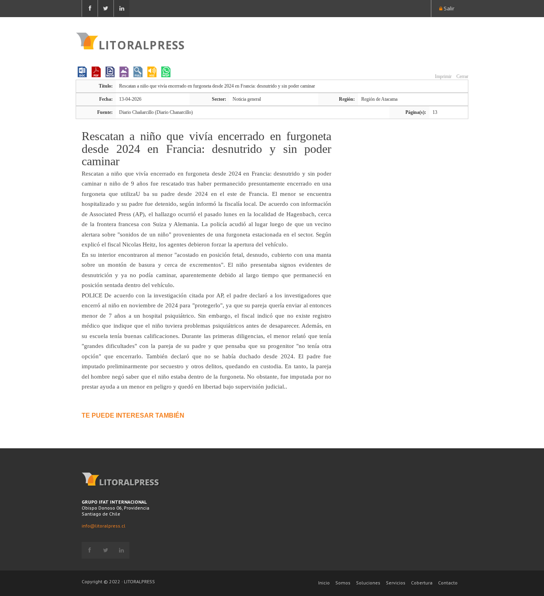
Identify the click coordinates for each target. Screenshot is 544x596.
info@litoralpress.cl (103, 526)
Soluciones (368, 583)
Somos (342, 583)
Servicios (395, 583)
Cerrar (461, 76)
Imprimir (443, 76)
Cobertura (421, 583)
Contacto (448, 583)
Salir (448, 8)
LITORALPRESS (141, 44)
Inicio (324, 583)
